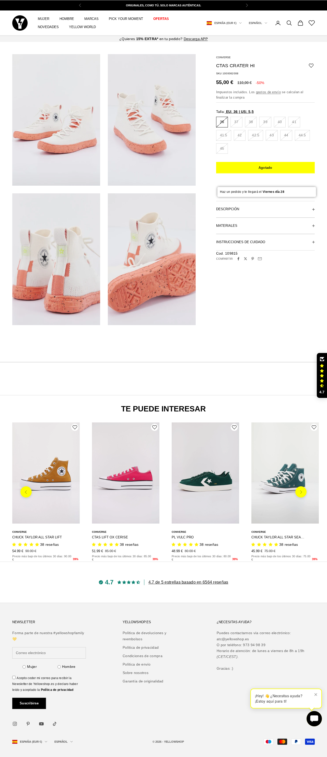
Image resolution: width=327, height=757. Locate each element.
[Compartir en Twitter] (245, 259)
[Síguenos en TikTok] (54, 723)
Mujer (32, 667)
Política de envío (137, 664)
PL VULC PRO (183, 537)
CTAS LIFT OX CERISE (110, 537)
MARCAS (91, 19)
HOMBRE (67, 19)
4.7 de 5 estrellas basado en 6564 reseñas (188, 582)
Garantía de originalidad (143, 681)
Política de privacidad (57, 690)
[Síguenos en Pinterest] (28, 723)
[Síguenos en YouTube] (41, 723)
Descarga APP (196, 39)
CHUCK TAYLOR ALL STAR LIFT (37, 537)
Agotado (265, 168)
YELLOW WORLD (82, 27)
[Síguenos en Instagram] (14, 723)
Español (255, 23)
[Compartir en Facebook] (238, 259)
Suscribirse (29, 703)
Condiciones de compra (142, 656)
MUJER (43, 19)
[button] (322, 375)
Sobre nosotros (135, 673)
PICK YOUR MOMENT (126, 19)
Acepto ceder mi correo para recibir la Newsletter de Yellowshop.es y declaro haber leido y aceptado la (45, 684)
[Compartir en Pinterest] (253, 259)
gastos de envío (268, 92)
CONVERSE (223, 57)
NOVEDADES (48, 27)
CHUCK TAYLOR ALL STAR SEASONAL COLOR (278, 537)
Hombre (69, 667)
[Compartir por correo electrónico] (260, 259)
